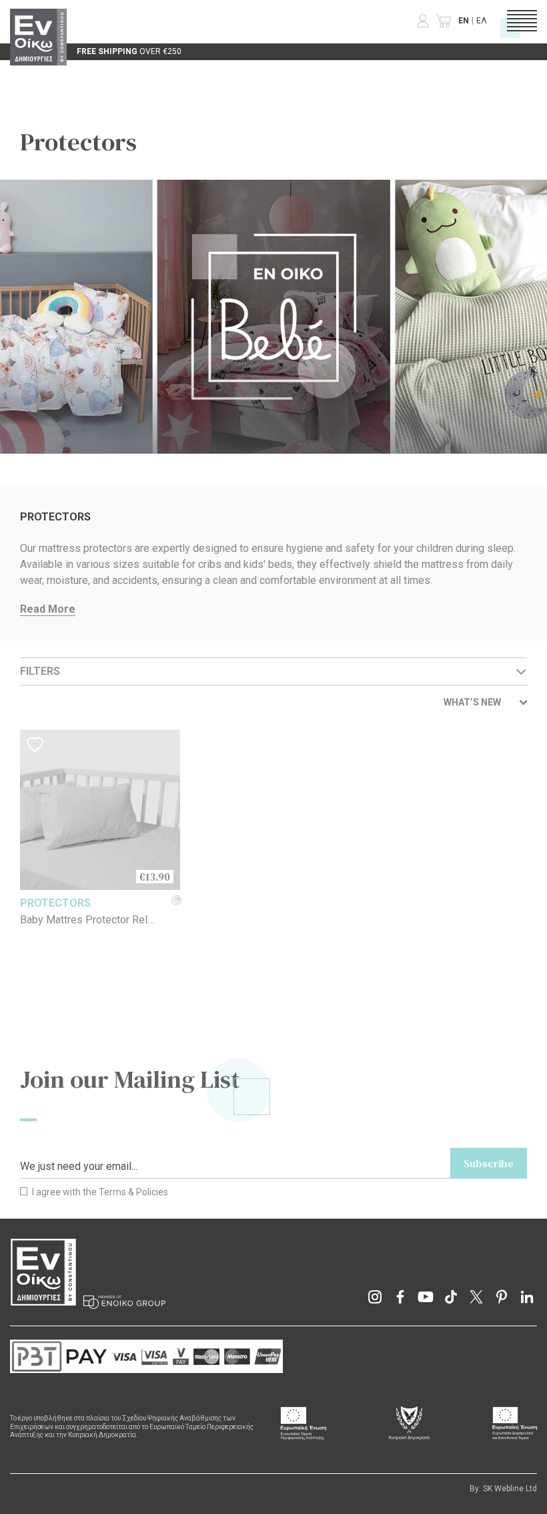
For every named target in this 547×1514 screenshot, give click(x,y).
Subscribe (489, 1163)
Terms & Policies (133, 1192)
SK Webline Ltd (510, 1488)
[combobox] (485, 703)
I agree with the (99, 1192)
